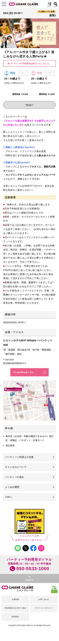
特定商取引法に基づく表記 (15, 608)
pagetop (29, 580)
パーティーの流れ (14, 477)
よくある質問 (12, 487)
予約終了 (29, 105)
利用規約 (15, 617)
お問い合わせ (43, 599)
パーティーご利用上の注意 (19, 457)
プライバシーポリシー (44, 608)
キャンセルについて (15, 467)
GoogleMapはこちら (23, 372)
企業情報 (15, 599)
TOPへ (8, 497)
